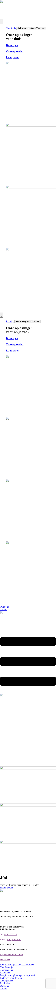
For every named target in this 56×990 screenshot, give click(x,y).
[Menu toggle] (1, 21)
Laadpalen (12, 57)
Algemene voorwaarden (11, 954)
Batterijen (12, 45)
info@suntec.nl (14, 939)
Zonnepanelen (14, 51)
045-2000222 (10, 934)
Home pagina (6, 887)
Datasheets (5, 959)
